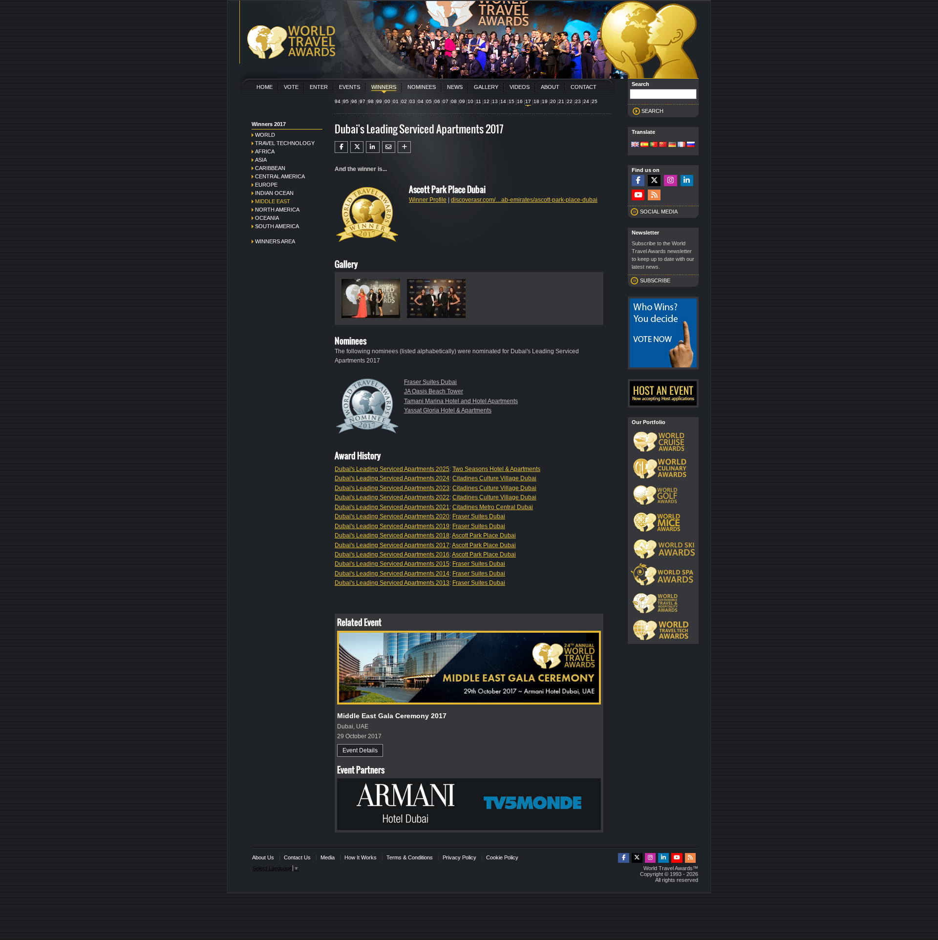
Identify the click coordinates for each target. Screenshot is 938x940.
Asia (261, 160)
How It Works (360, 857)
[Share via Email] (389, 147)
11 (478, 101)
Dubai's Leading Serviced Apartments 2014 (392, 573)
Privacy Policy (459, 857)
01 (396, 101)
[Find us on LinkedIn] (687, 180)
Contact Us (297, 857)
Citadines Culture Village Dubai (494, 478)
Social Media (659, 211)
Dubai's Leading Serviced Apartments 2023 (392, 488)
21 (561, 101)
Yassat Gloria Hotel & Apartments (447, 410)
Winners (383, 87)
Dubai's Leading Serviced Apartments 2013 (392, 582)
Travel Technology (285, 143)
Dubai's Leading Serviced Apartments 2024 (392, 478)
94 (338, 101)
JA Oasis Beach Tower (433, 391)
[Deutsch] (672, 145)
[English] (635, 145)
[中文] (663, 145)
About (550, 87)
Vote (291, 87)
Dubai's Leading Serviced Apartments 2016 (392, 554)
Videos (520, 87)
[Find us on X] (654, 180)
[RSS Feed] (654, 195)
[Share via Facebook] (341, 147)
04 (421, 101)
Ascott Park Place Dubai (484, 535)
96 (354, 101)
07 (445, 101)
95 (346, 101)
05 (429, 101)
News (455, 87)
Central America (280, 176)
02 (404, 101)
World (265, 135)
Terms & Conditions (409, 857)
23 (578, 101)
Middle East (272, 201)
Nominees (421, 87)
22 (570, 101)
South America (277, 226)
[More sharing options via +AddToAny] (404, 147)
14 (503, 101)
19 (545, 101)
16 (520, 101)
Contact (584, 87)
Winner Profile (428, 199)
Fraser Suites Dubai (430, 382)
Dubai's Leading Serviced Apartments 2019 (392, 526)
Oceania (267, 218)
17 (528, 101)
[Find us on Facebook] (638, 180)
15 (511, 101)
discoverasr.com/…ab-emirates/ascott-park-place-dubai (524, 199)
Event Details (360, 750)
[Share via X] (357, 147)
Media (327, 857)
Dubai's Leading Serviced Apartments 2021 (392, 507)
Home (264, 87)
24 (586, 101)
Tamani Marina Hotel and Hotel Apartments (461, 401)
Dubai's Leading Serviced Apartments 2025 (392, 469)
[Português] (654, 145)
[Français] (681, 145)
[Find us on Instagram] (670, 180)
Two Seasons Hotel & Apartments (496, 469)
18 (536, 101)
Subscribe (655, 280)
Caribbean (270, 168)
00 (387, 101)
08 (454, 101)
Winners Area (275, 241)
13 (495, 101)
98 (371, 101)
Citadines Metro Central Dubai (492, 507)
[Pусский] (691, 145)
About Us (263, 857)
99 (379, 101)
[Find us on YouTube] (638, 195)
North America (277, 210)
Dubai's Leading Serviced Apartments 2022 (392, 497)
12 (487, 101)
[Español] (644, 145)
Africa (265, 151)
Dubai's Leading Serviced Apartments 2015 (392, 563)
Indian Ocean (274, 193)
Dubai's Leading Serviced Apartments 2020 (392, 516)
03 (412, 101)
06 (437, 101)
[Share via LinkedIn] (372, 147)
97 (362, 101)
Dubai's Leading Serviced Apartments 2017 (392, 545)
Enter (319, 87)
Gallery (486, 87)
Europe (266, 185)
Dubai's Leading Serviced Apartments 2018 (392, 535)
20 (553, 101)
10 (470, 101)
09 (462, 101)
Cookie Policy (502, 857)
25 (594, 101)
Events (349, 87)
